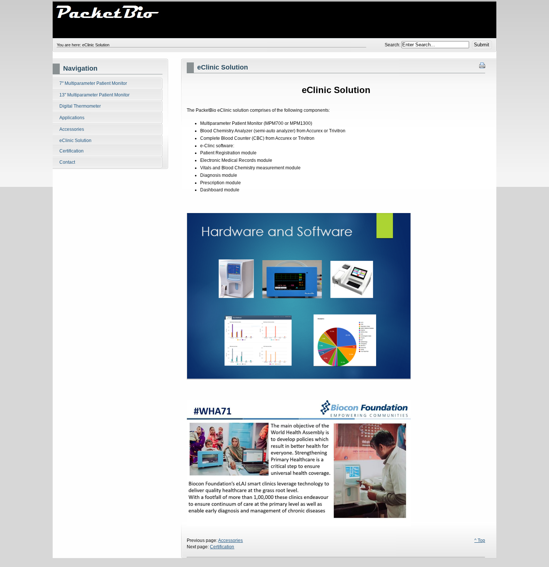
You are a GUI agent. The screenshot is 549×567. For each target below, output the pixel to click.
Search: (393, 44)
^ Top (479, 540)
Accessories (230, 540)
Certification (222, 546)
